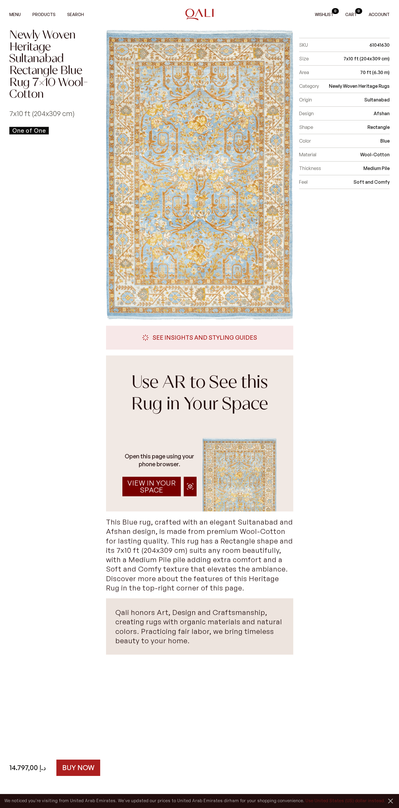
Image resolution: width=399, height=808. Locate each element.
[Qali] (199, 14)
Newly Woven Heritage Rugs (359, 86)
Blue (385, 141)
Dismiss (390, 801)
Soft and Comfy (371, 182)
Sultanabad (377, 100)
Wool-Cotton (375, 154)
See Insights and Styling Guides (204, 337)
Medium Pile (376, 168)
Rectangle (378, 127)
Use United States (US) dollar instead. (345, 800)
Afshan (382, 113)
